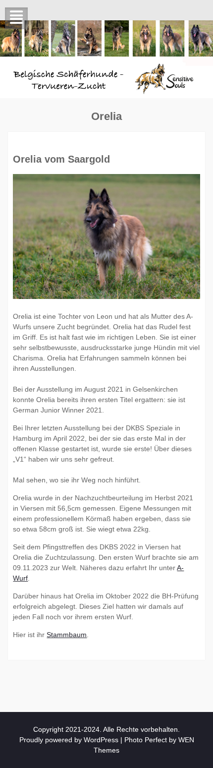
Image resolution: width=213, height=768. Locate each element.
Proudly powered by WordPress (68, 740)
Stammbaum (67, 635)
